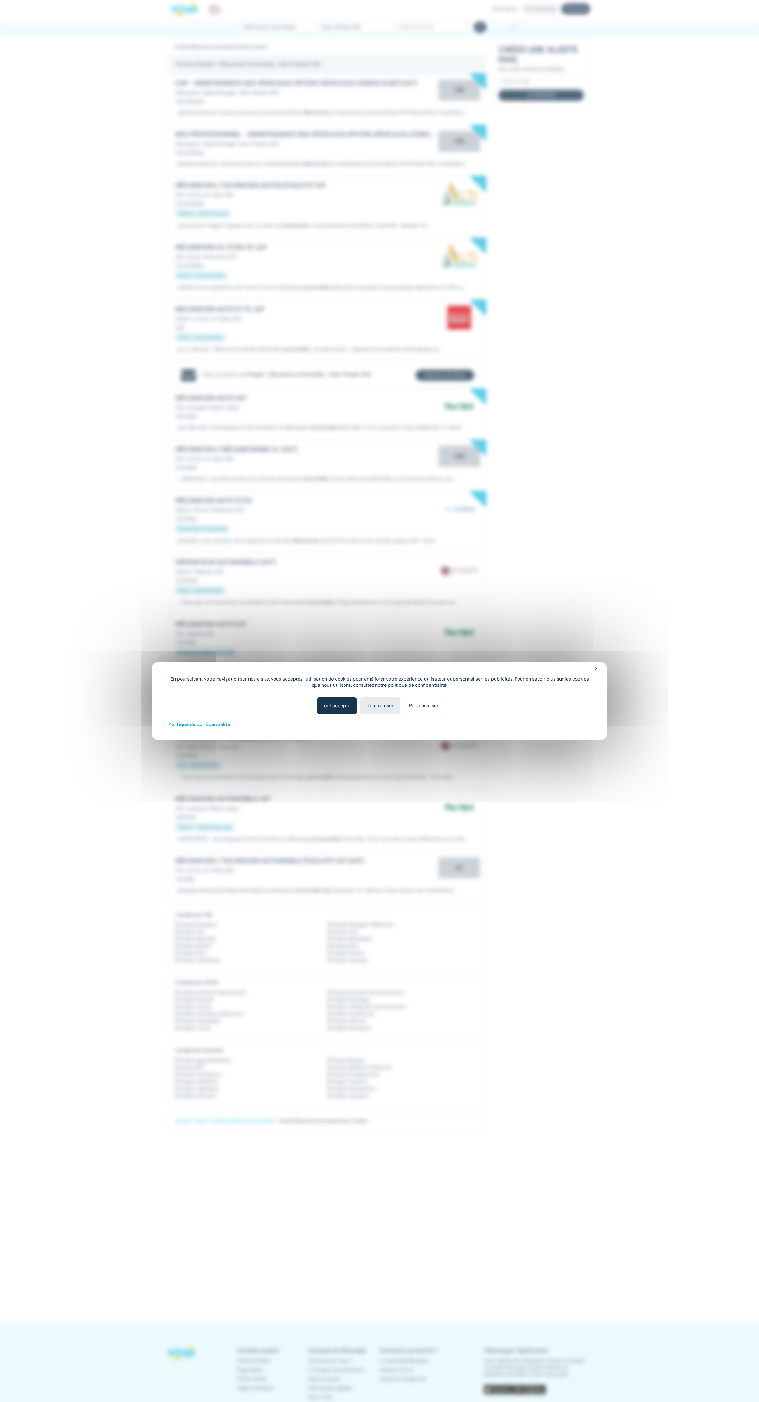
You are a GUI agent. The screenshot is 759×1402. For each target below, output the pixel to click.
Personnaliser (424, 705)
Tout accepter (337, 705)
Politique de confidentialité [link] (199, 724)
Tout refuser (380, 705)
